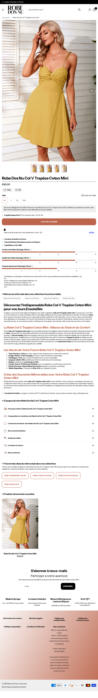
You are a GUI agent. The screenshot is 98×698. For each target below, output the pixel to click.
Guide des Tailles (90, 195)
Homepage (6, 17)
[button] (91, 90)
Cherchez (79, 9)
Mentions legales (36, 618)
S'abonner (68, 586)
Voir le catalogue (3, 10)
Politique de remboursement (82, 619)
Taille (49, 195)
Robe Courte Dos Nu (32, 298)
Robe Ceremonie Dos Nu (12, 298)
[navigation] (34, 168)
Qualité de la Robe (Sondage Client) (15, 258)
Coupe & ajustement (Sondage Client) (17, 266)
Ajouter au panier (49, 222)
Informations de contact (12, 618)
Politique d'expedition (12, 627)
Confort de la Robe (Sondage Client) (16, 249)
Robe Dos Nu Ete (68, 298)
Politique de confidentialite (59, 619)
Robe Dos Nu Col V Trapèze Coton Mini (20, 553)
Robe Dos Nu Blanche (51, 298)
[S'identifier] (90, 9)
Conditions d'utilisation (36, 627)
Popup (31, 250)
